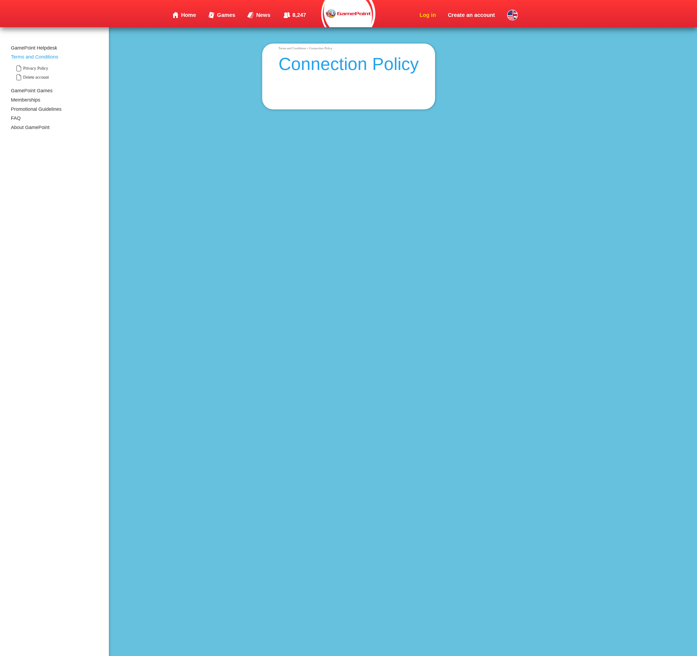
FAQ (16, 118)
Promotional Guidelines (36, 109)
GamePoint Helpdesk (34, 48)
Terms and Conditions (34, 57)
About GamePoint (30, 127)
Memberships (25, 100)
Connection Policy (320, 48)
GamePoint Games (32, 90)
